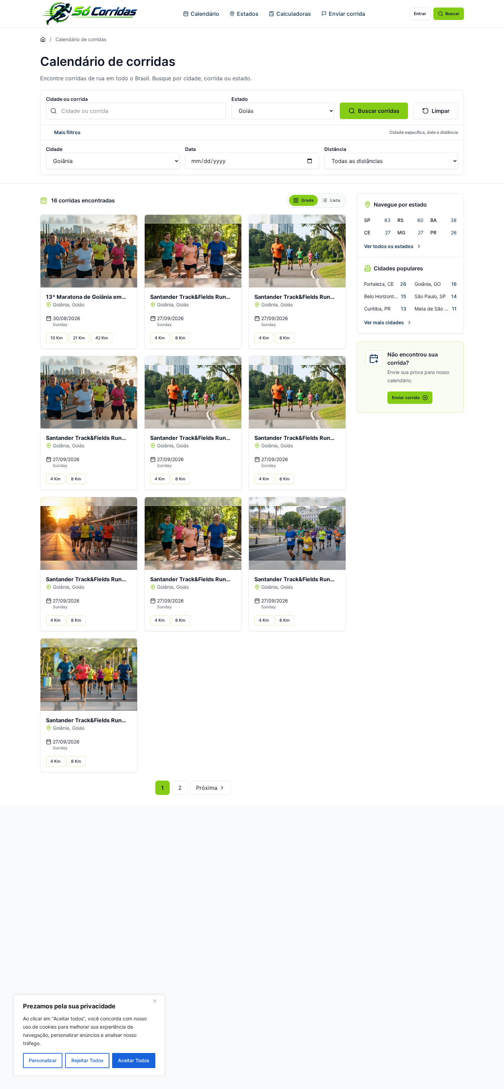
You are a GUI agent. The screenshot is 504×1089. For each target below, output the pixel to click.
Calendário (205, 13)
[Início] (43, 39)
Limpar (440, 110)
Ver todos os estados (388, 246)
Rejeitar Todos (87, 1060)
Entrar (420, 13)
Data (190, 149)
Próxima (206, 787)
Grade (307, 200)
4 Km (160, 337)
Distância (335, 149)
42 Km (101, 337)
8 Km (180, 337)
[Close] (157, 1001)
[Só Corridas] (89, 14)
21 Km (79, 337)
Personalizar (43, 1060)
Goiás (78, 304)
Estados (248, 13)
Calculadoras (293, 13)
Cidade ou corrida (67, 99)
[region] (89, 1035)
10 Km (56, 337)
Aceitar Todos (133, 1060)
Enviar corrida (347, 13)
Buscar (452, 13)
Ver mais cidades (384, 322)
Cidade (54, 149)
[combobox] (136, 111)
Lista (335, 200)
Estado (239, 99)
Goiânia (61, 304)
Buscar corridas (378, 110)
